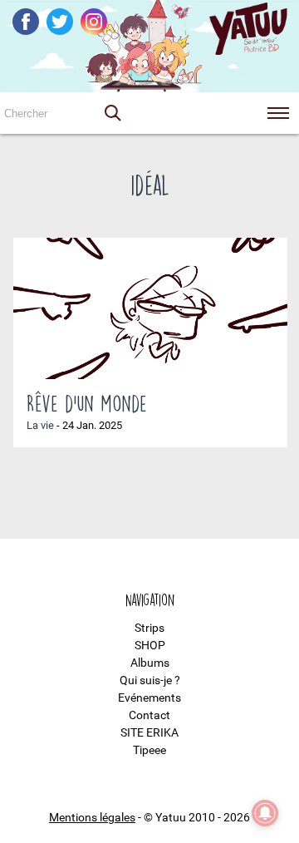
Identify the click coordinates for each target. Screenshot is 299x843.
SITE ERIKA (149, 732)
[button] (112, 113)
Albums (149, 662)
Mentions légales (92, 817)
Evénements (149, 697)
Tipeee (149, 750)
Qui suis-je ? (150, 680)
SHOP (150, 645)
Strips (149, 627)
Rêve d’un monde (87, 403)
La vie (40, 425)
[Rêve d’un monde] (150, 308)
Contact (149, 715)
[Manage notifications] (265, 813)
